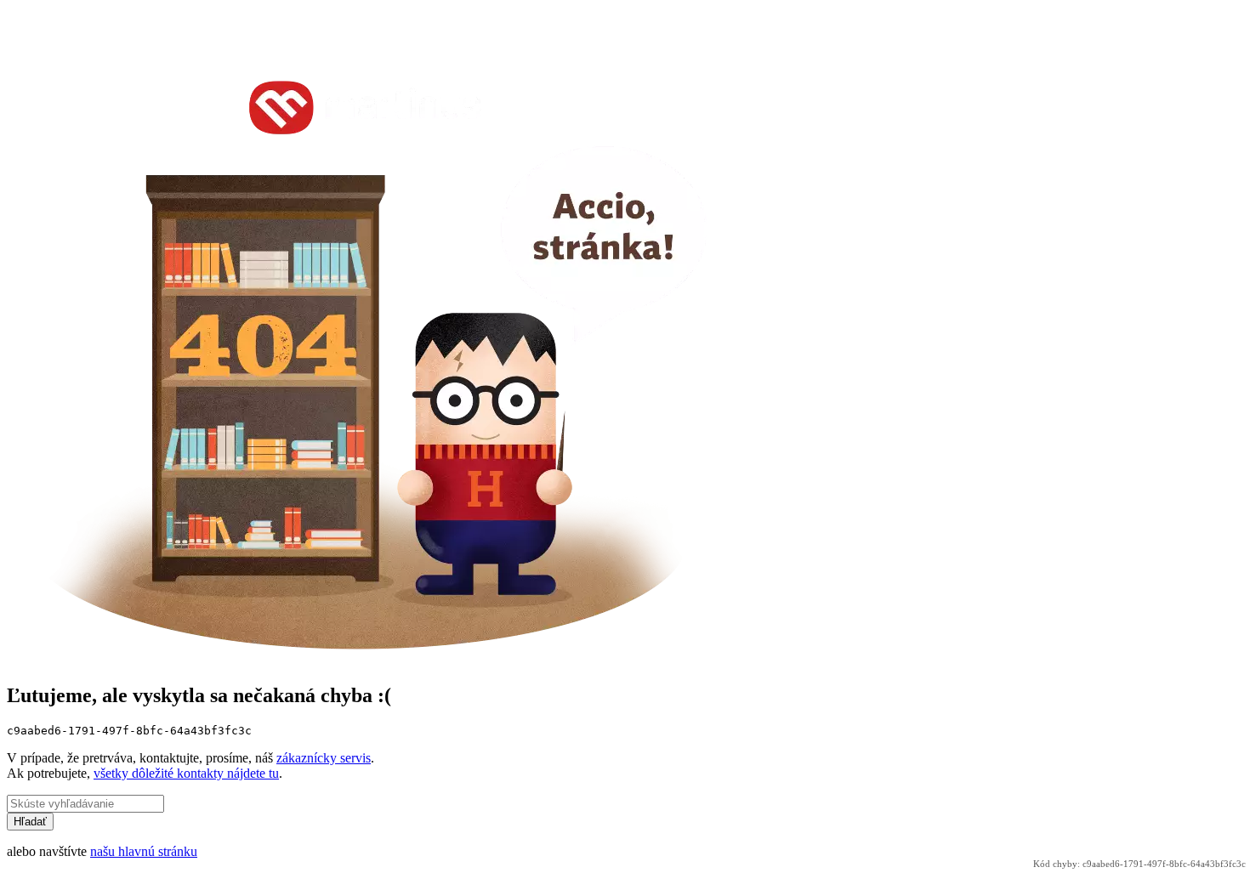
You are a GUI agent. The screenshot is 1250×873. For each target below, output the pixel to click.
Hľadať (30, 821)
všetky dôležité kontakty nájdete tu (186, 773)
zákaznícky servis (323, 758)
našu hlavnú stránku (143, 851)
